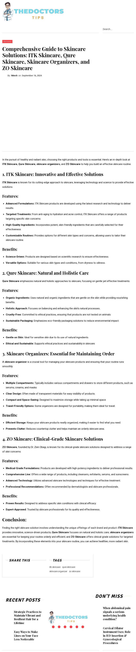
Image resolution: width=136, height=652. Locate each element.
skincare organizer (58, 571)
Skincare (7, 41)
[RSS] (124, 11)
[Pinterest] (120, 11)
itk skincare (54, 567)
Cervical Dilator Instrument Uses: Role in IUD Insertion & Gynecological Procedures (117, 635)
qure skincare (68, 567)
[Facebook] (107, 11)
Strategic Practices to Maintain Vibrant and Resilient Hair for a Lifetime (27, 617)
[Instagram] (116, 11)
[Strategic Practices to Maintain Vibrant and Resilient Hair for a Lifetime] (8, 613)
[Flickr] (112, 11)
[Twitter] (129, 11)
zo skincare (74, 571)
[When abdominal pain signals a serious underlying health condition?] (98, 609)
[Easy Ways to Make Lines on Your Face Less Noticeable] (8, 633)
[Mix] (32, 570)
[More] (39, 570)
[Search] (133, 29)
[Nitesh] (5, 75)
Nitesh (14, 75)
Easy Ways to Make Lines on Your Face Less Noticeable (26, 635)
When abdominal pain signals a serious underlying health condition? (117, 613)
